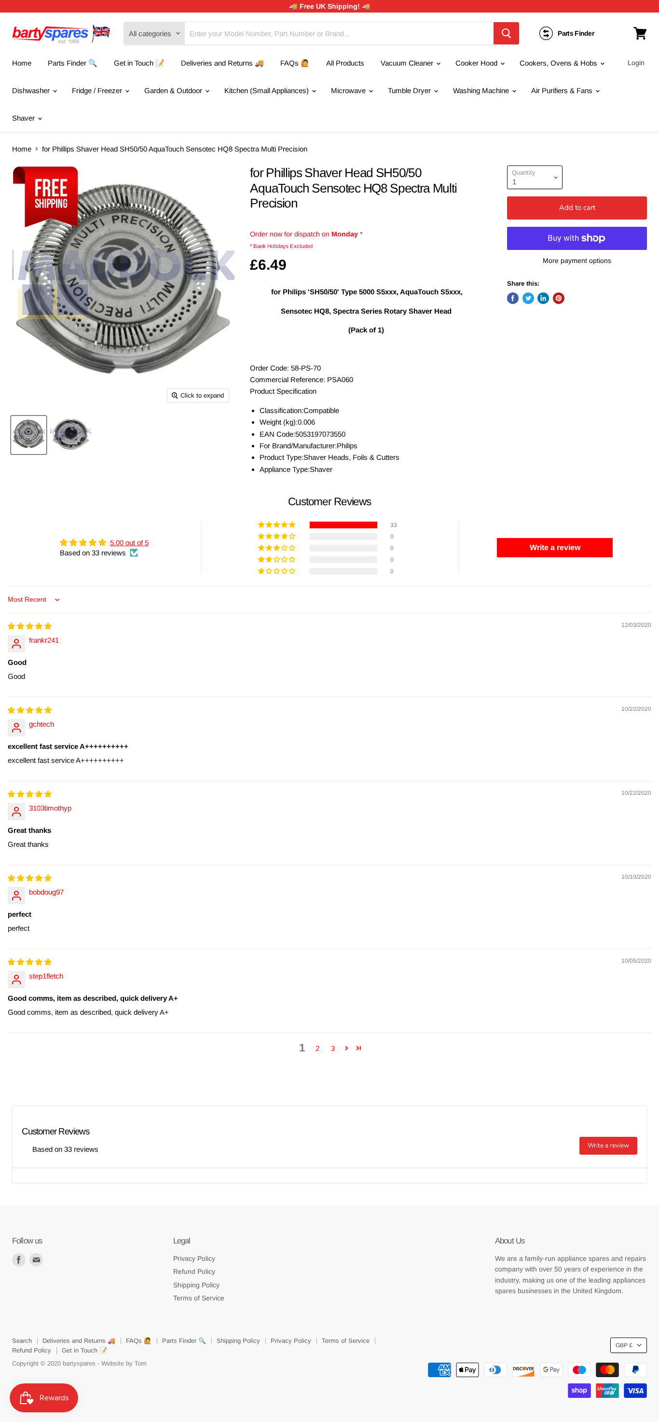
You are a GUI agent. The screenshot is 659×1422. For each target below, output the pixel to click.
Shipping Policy (196, 1285)
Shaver (24, 118)
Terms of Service (198, 1298)
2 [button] (317, 1048)
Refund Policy (194, 1271)
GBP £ (624, 1345)
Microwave (349, 90)
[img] (30, 626)
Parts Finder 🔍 (72, 63)
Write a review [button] (555, 547)
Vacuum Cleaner (408, 63)
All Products (345, 63)
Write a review (608, 1145)
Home (21, 63)
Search (22, 1340)
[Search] (506, 33)
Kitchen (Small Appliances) (267, 90)
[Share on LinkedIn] (543, 298)
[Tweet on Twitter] (528, 298)
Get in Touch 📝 (139, 63)
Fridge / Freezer (98, 90)
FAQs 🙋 (295, 63)
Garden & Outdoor (174, 90)
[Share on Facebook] (513, 298)
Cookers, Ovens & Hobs (559, 63)
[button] (277, 525)
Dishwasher (32, 90)
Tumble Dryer (410, 90)
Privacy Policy (194, 1258)
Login (636, 63)
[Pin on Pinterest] (558, 298)
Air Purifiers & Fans (562, 90)
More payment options (577, 260)
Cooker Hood (477, 63)
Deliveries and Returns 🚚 (222, 63)
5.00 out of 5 (129, 542)
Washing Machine (482, 90)
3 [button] (333, 1048)
